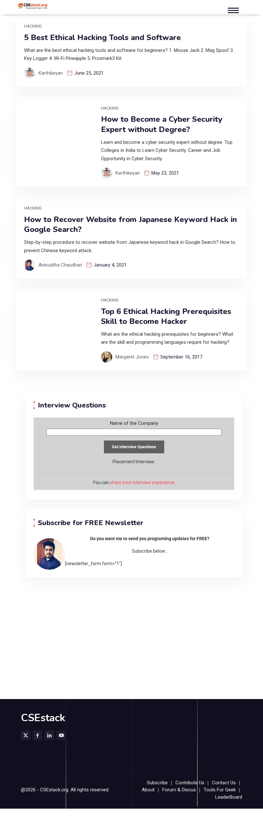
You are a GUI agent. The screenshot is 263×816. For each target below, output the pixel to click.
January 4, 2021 (110, 265)
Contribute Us (189, 783)
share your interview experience (142, 482)
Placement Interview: (134, 461)
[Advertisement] (131, 625)
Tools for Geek (220, 790)
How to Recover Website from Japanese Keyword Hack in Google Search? (130, 225)
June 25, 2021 (89, 73)
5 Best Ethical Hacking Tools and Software (102, 38)
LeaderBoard (228, 797)
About (148, 790)
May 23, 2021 (165, 173)
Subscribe (157, 783)
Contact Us (224, 783)
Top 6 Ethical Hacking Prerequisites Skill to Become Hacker (166, 316)
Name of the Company (134, 423)
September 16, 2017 (181, 357)
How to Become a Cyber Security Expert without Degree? (161, 124)
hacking (33, 26)
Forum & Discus (179, 790)
